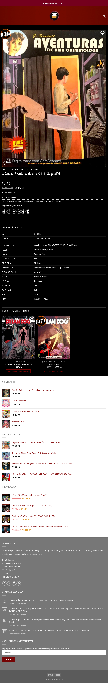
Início (5, 169)
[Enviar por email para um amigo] (18, 211)
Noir (14, 206)
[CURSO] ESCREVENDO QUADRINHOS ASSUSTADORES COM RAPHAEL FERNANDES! (50, 630)
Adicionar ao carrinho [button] (18, 371)
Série (36, 258)
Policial (19, 206)
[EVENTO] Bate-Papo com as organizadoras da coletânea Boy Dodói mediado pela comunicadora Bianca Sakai (56, 620)
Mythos (25, 201)
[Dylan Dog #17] (54, 337)
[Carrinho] (104, 16)
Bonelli (34, 169)
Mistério (9, 206)
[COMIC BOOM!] (54, 16)
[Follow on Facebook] (4, 583)
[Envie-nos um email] (14, 583)
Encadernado (39, 268)
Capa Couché (63, 268)
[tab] (13, 227)
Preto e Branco (40, 276)
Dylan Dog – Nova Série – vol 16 (18, 364)
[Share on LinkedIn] (28, 211)
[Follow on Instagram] (9, 583)
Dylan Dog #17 (54, 364)
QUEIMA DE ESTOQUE (19, 169)
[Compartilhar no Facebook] (9, 211)
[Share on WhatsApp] (4, 211)
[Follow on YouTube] (18, 583)
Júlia (43, 254)
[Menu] (3, 16)
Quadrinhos (39, 201)
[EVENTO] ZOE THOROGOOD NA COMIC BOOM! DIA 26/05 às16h (41, 600)
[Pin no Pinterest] (23, 211)
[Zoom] (5, 163)
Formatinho (51, 268)
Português (38, 281)
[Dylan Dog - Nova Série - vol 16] (18, 337)
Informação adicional (13, 227)
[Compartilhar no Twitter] (14, 211)
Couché (37, 272)
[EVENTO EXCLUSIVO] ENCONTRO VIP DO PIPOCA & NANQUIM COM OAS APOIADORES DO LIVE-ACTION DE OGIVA (57, 609)
